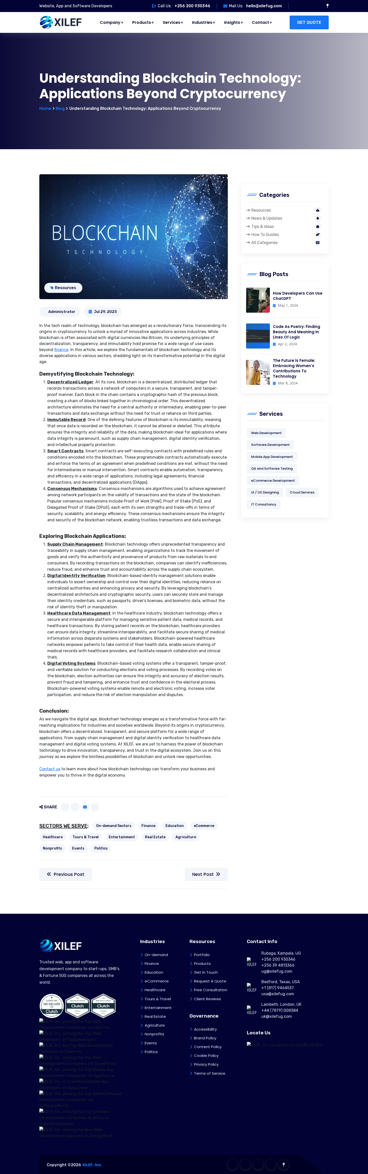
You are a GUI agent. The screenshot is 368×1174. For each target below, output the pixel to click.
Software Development (270, 444)
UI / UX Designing (265, 492)
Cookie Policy (206, 1055)
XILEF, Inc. (92, 1165)
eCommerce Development (273, 480)
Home (45, 108)
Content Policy (208, 1046)
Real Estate (155, 837)
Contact (260, 22)
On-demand (156, 954)
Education (174, 826)
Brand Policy (205, 1038)
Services (171, 22)
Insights (232, 22)
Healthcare (53, 837)
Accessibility (205, 1029)
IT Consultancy (263, 504)
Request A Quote (210, 981)
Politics (101, 848)
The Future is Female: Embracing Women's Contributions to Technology (294, 368)
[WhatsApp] (95, 807)
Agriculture (185, 837)
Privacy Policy (206, 1064)
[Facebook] (65, 807)
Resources (65, 287)
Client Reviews (207, 998)
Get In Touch (206, 972)
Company (110, 22)
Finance (148, 826)
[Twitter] (75, 807)
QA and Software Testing (272, 468)
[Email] (85, 807)
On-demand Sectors (113, 826)
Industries (202, 22)
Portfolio (202, 954)
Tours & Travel (86, 837)
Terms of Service (209, 1073)
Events (78, 848)
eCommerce (204, 826)
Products (141, 22)
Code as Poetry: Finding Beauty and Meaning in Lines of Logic (296, 332)
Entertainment (122, 837)
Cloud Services (302, 492)
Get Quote (309, 22)
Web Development (266, 433)
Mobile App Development (272, 456)
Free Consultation (210, 989)
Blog (60, 108)
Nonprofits (52, 848)
